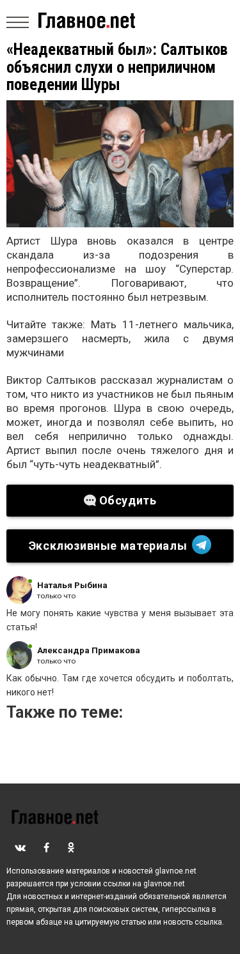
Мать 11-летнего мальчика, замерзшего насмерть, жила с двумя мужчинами (120, 338)
